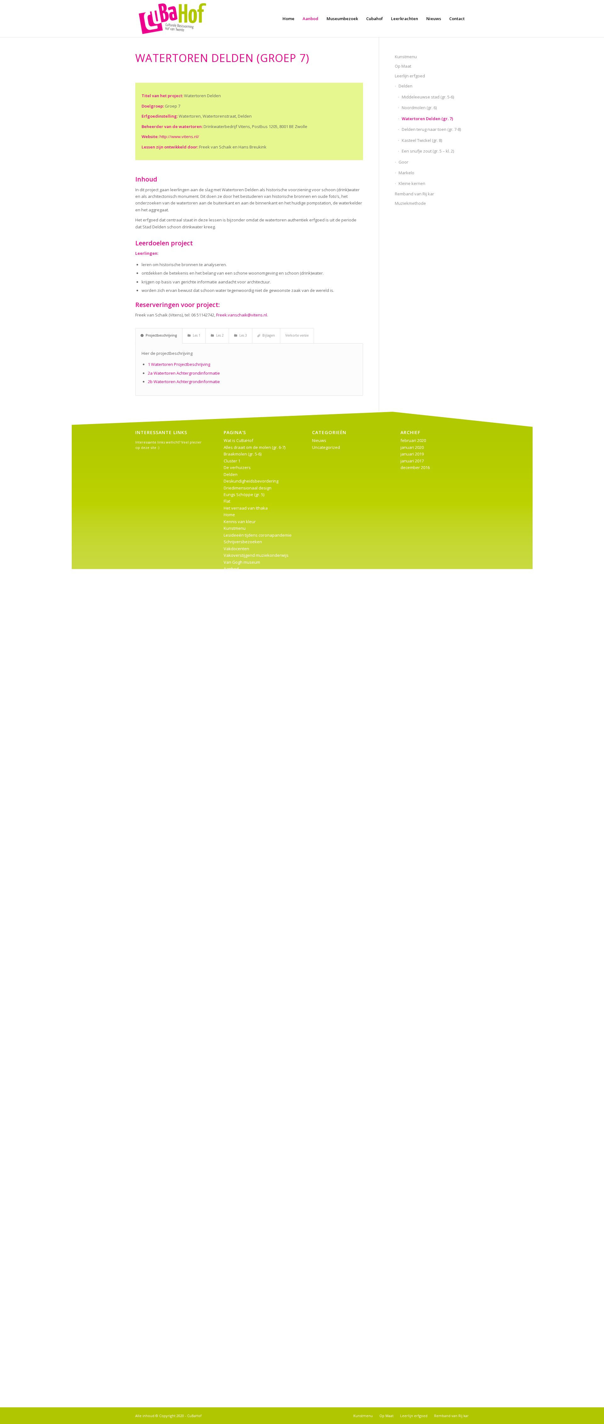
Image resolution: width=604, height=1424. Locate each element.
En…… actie (234, 582)
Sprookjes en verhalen (245, 1331)
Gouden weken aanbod (246, 872)
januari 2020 (412, 447)
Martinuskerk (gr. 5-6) (244, 643)
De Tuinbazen (237, 744)
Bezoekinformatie (241, 946)
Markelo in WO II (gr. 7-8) (246, 1000)
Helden (231, 1358)
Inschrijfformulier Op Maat (248, 1088)
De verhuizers (237, 467)
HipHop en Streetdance (246, 879)
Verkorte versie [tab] (297, 335)
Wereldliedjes (237, 1318)
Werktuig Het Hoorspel (245, 838)
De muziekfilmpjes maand (248, 737)
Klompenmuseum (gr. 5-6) (248, 623)
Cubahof (232, 731)
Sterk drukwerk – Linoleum (249, 1189)
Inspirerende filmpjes (244, 609)
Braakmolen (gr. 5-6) (242, 454)
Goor (403, 162)
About (229, 1122)
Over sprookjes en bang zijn (250, 1351)
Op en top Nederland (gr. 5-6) (251, 805)
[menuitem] (288, 18)
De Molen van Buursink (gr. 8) (251, 1068)
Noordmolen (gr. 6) (419, 107)
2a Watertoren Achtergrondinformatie (184, 373)
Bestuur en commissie (245, 845)
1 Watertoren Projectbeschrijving (179, 364)
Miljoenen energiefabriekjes (251, 1007)
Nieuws (231, 1014)
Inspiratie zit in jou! (241, 1290)
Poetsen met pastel (242, 1162)
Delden (405, 86)
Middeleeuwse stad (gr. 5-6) (428, 97)
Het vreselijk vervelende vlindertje (256, 602)
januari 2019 (412, 454)
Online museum (239, 1176)
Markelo (406, 173)
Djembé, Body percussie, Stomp (254, 1324)
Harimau (232, 596)
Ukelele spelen (238, 1034)
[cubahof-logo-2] (172, 18)
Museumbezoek (239, 656)
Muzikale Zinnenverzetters (249, 663)
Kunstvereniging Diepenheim (251, 987)
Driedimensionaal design (247, 488)
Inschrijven (234, 1243)
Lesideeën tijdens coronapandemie (258, 535)
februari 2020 (413, 440)
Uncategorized (326, 447)
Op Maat (403, 66)
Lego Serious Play (241, 994)
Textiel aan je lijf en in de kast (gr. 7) (257, 1027)
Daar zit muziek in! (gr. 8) (247, 865)
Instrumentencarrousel (246, 616)
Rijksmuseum (236, 683)
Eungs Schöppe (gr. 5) (244, 494)
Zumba (230, 1378)
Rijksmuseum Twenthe (245, 913)
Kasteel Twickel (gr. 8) (422, 140)
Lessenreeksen (239, 636)
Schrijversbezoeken (243, 541)
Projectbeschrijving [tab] (161, 335)
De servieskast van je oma (249, 1250)
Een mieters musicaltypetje (249, 1365)
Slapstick (232, 1338)
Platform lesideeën (242, 811)
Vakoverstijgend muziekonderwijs (256, 555)
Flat (227, 501)
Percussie (233, 1183)
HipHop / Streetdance (244, 1372)
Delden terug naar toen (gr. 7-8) (431, 129)
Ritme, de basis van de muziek (253, 1311)
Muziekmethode (410, 203)
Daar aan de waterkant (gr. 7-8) (253, 1061)
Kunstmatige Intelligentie (247, 893)
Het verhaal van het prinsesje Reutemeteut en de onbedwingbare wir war (258, 771)
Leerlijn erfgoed (410, 76)
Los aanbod (235, 784)
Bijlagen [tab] (268, 335)
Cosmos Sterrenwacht (245, 1196)
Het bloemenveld (240, 1264)
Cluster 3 (232, 717)
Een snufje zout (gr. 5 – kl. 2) (428, 151)
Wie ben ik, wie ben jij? (245, 1041)
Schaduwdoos (237, 1115)
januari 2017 (412, 461)
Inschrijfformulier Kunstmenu (251, 1081)
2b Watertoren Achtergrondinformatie (184, 381)
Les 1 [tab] (196, 335)
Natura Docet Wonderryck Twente (256, 1108)
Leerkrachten (236, 899)
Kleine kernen (412, 183)
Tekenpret (233, 1270)
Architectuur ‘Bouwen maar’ (250, 1230)
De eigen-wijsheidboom (246, 1304)
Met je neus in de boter (246, 1210)
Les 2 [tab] (220, 335)
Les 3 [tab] (243, 335)
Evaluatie (232, 1203)
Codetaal (232, 724)
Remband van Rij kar (414, 194)
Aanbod (231, 569)
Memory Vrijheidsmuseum (249, 1169)
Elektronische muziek (244, 1075)
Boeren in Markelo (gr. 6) (247, 710)
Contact (231, 1048)
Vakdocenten (236, 548)
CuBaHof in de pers (242, 1055)
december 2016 (415, 467)
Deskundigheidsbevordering (251, 481)
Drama (230, 1135)
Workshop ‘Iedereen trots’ (248, 940)
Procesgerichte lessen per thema (255, 676)
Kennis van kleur (240, 521)
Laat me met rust (239, 629)
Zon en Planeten (239, 1345)
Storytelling (234, 1257)
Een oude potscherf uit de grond (254, 1237)
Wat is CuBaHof (238, 440)
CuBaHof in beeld (240, 1129)
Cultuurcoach (236, 960)
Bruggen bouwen (240, 953)
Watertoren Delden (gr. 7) (427, 118)
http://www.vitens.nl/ (179, 136)
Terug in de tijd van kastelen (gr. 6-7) (258, 690)
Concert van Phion (241, 859)
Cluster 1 (232, 461)
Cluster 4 (232, 852)
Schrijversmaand (240, 1385)
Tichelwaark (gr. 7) (241, 920)
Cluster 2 (232, 575)
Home (229, 514)
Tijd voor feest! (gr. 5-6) (245, 926)
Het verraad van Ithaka (246, 508)
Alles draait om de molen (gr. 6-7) (254, 447)
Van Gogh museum (242, 562)
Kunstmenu (406, 56)
